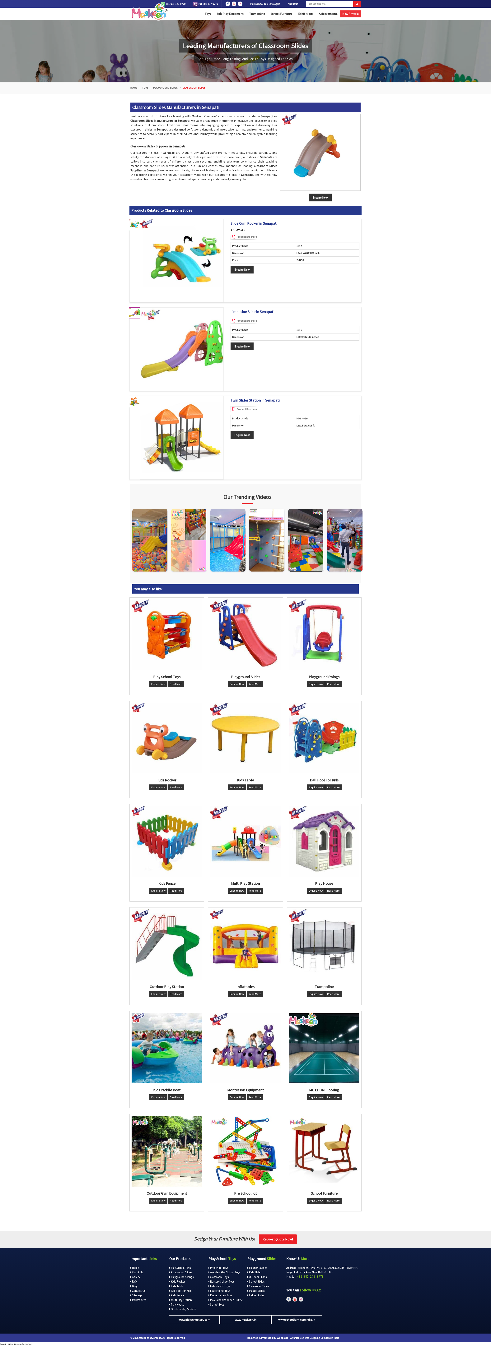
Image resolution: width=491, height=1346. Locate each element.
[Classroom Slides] (320, 152)
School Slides (256, 1281)
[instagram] (240, 4)
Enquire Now (242, 269)
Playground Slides (165, 87)
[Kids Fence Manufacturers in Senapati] (167, 841)
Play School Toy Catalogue (265, 4)
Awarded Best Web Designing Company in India (314, 1337)
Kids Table (176, 1286)
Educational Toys (219, 1291)
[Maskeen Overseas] (148, 12)
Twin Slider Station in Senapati (255, 400)
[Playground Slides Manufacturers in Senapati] (245, 634)
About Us (293, 4)
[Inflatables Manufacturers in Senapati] (245, 944)
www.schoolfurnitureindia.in (296, 1319)
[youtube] (234, 4)
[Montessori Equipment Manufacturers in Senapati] (245, 1048)
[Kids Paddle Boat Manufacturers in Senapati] (167, 1048)
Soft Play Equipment (230, 14)
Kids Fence (177, 1295)
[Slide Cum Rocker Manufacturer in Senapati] (182, 261)
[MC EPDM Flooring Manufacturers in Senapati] (324, 1048)
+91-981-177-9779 (175, 4)
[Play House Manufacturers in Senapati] (324, 841)
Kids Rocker (177, 1281)
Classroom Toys (219, 1277)
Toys (208, 14)
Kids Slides (255, 1272)
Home (133, 87)
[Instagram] (149, 540)
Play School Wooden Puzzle (226, 1300)
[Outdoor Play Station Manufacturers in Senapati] (167, 944)
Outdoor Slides (257, 1277)
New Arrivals (350, 14)
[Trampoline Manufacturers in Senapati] (324, 944)
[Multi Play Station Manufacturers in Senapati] (245, 841)
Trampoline (257, 14)
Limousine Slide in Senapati (252, 311)
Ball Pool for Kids (181, 1291)
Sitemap (136, 1295)
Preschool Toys (218, 1268)
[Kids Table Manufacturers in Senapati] (245, 738)
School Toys (216, 1304)
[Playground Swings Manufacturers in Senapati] (324, 634)
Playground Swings (182, 1277)
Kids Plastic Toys (219, 1286)
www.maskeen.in (245, 1319)
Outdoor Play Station (183, 1309)
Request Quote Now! (278, 1239)
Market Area (138, 1300)
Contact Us (138, 1291)
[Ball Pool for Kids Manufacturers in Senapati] (324, 738)
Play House (177, 1304)
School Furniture (281, 14)
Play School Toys (180, 1268)
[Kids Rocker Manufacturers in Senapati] (167, 738)
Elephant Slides (257, 1268)
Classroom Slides (258, 1286)
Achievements (328, 14)
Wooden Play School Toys (225, 1272)
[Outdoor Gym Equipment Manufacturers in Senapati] (167, 1151)
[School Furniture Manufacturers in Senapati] (324, 1151)
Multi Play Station (181, 1300)
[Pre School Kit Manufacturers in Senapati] (245, 1151)
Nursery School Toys (222, 1281)
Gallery (135, 1277)
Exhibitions (305, 14)
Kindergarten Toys (220, 1295)
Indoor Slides (256, 1295)
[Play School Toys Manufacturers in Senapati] (167, 634)
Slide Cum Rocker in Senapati (254, 223)
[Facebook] (228, 4)
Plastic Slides (256, 1291)
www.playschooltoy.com (194, 1319)
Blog (134, 1286)
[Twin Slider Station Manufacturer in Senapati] (182, 438)
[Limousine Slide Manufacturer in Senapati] (182, 349)
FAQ (134, 1281)
